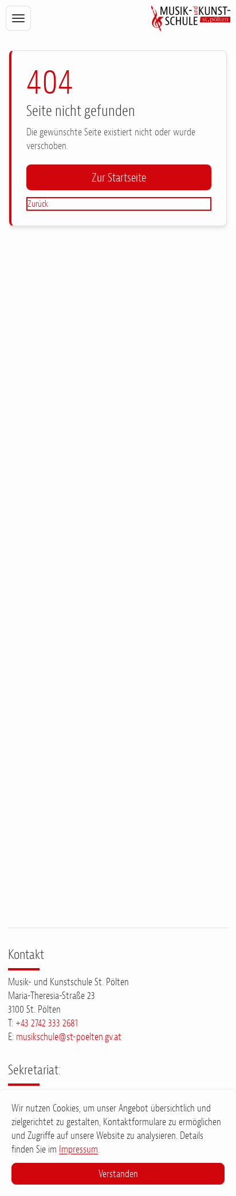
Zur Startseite (119, 177)
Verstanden (118, 1173)
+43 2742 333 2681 (46, 1023)
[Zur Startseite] (190, 18)
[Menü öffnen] (18, 18)
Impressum (78, 1149)
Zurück (37, 204)
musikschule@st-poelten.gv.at (68, 1036)
